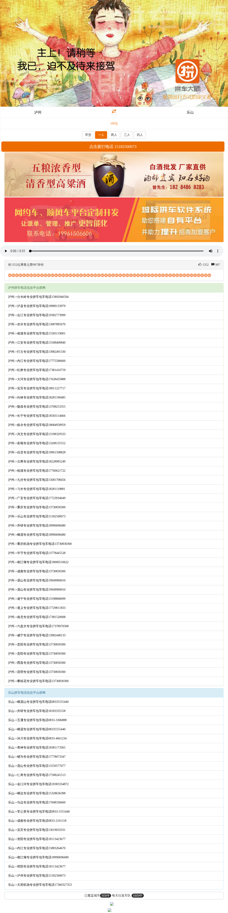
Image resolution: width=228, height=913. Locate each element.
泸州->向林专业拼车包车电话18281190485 (36, 397)
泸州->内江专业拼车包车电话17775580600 (36, 361)
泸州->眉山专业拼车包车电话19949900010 (36, 580)
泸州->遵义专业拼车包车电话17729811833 (36, 608)
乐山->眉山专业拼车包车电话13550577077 (36, 766)
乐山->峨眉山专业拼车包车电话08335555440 (38, 701)
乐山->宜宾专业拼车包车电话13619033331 (36, 830)
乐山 (190, 112)
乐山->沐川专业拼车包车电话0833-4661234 (37, 738)
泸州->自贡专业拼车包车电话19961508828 (36, 452)
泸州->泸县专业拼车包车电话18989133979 (36, 306)
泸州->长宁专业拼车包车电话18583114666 (36, 415)
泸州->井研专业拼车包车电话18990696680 (36, 525)
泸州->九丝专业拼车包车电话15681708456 (36, 479)
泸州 (37, 112)
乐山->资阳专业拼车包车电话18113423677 (36, 839)
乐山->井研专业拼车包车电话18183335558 (36, 711)
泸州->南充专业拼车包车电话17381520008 (36, 617)
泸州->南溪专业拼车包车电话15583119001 (36, 333)
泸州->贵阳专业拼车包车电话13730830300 (36, 644)
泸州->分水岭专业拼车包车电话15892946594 (38, 297)
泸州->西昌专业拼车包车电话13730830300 (36, 662)
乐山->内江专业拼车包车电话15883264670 (36, 848)
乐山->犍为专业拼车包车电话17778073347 (36, 756)
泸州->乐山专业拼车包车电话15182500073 (36, 516)
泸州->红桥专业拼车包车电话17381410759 (36, 370)
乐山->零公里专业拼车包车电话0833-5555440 (39, 811)
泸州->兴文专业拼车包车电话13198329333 (36, 434)
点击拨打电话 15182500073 (112, 146)
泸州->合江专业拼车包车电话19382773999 (36, 315)
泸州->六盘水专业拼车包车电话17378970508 (38, 626)
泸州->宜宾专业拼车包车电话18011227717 (36, 388)
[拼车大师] (114, 53)
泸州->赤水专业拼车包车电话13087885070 (36, 324)
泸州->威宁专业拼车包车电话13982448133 (36, 635)
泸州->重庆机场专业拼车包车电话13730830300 (40, 544)
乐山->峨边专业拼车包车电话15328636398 (36, 793)
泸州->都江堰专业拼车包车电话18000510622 (38, 562)
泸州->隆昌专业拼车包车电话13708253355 (36, 406)
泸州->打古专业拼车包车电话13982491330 (36, 351)
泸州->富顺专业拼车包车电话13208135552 (36, 443)
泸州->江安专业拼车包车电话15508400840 (36, 342)
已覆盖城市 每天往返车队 (113, 895)
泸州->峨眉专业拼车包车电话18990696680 (36, 534)
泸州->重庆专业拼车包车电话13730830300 (36, 507)
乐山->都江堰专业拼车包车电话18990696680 (38, 857)
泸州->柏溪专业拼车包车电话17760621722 (36, 470)
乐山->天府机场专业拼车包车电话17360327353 (40, 884)
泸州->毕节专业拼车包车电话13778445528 (36, 553)
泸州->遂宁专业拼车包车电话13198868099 (36, 598)
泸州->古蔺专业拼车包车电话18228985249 (36, 461)
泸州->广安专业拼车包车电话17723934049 (36, 498)
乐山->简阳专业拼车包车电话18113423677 (36, 866)
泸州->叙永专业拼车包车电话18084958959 (36, 425)
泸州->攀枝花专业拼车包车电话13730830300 (38, 681)
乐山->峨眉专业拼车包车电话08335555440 (36, 729)
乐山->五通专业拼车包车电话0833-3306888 (37, 720)
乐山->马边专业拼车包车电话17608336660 (36, 802)
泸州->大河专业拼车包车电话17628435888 (36, 379)
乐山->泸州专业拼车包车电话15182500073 (36, 875)
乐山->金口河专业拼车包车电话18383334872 (38, 784)
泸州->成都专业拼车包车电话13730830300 (36, 571)
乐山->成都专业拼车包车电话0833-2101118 (37, 820)
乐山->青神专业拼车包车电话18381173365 (36, 747)
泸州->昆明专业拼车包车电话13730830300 (36, 672)
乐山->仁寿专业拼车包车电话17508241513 (36, 775)
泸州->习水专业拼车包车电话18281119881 (36, 489)
